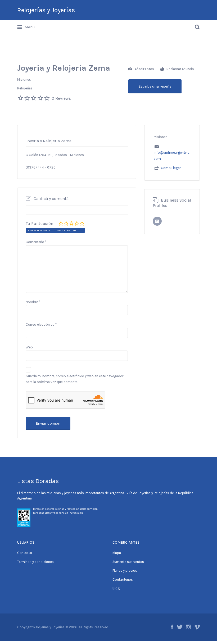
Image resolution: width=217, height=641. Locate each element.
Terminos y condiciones (35, 562)
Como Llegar (171, 168)
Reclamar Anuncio (180, 69)
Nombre (33, 302)
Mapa (116, 553)
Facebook (172, 627)
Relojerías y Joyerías (46, 10)
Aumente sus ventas (128, 562)
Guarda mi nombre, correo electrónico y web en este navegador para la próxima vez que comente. (74, 379)
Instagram (188, 627)
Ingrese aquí (76, 513)
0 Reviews (61, 98)
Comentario (36, 242)
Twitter (180, 627)
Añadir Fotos (144, 69)
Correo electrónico (41, 324)
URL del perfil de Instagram (157, 221)
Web (29, 347)
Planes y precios (124, 570)
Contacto (24, 553)
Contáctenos (122, 579)
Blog (116, 588)
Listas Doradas (38, 481)
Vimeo (197, 627)
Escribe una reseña (154, 86)
